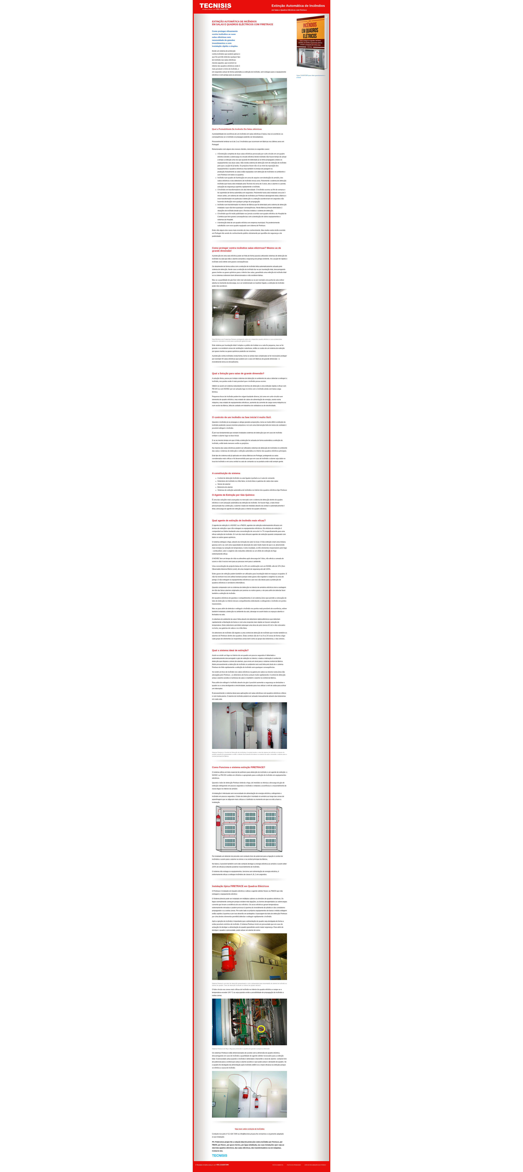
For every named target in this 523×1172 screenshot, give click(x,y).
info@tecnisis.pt (207, 9)
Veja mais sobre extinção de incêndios (249, 1129)
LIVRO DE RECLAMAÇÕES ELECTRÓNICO (315, 1165)
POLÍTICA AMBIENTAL (277, 1165)
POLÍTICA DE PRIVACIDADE (294, 1165)
